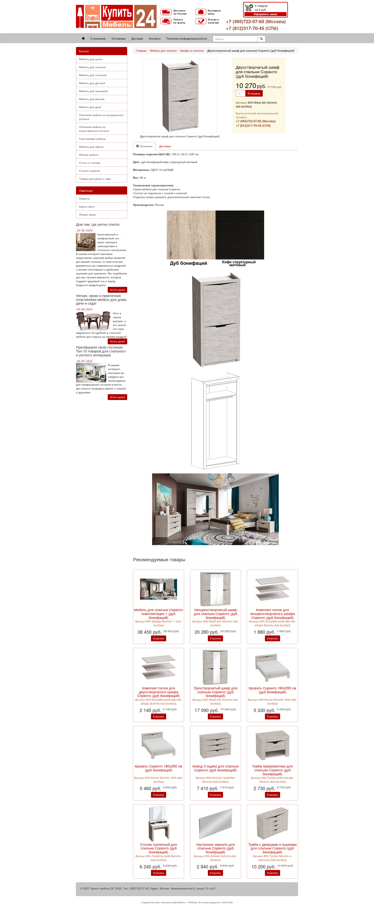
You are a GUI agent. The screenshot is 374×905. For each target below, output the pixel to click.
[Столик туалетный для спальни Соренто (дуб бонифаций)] (158, 823)
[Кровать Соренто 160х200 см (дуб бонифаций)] (272, 667)
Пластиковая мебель (92, 139)
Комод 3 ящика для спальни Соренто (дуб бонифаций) (215, 767)
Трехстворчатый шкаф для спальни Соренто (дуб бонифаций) (215, 691)
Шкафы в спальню (192, 50)
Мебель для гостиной (93, 75)
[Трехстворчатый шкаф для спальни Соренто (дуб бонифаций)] (215, 667)
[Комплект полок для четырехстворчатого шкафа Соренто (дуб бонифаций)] (272, 589)
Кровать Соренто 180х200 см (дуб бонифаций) (158, 767)
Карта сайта (86, 206)
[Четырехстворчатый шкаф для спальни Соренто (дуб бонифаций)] (215, 589)
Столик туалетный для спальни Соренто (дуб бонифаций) (158, 848)
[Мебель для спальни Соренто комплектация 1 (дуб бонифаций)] (158, 589)
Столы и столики (89, 163)
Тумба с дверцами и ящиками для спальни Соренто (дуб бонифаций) (272, 848)
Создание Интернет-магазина (155, 902)
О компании (98, 38)
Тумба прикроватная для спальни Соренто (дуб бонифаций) (272, 769)
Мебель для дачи (90, 107)
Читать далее (117, 289)
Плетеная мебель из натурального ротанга (101, 117)
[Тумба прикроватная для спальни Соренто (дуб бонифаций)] (272, 745)
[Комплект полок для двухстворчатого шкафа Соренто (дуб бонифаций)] (158, 667)
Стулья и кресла (89, 171)
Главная (141, 50)
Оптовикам (119, 38)
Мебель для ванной (91, 99)
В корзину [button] (254, 93)
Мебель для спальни (92, 67)
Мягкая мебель (89, 155)
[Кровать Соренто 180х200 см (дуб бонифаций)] (158, 745)
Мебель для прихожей (93, 91)
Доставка (137, 38)
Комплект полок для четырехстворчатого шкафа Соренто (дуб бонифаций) (272, 613)
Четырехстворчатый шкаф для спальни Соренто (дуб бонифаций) (215, 613)
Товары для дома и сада (95, 179)
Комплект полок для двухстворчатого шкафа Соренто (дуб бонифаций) (158, 691)
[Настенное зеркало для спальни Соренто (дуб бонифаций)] (215, 823)
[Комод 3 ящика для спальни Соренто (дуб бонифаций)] (215, 745)
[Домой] (83, 38)
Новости (84, 198)
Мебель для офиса (91, 147)
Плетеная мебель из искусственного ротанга (94, 129)
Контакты (155, 38)
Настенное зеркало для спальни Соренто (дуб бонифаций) (215, 848)
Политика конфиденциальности (186, 38)
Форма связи (87, 214)
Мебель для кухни (90, 59)
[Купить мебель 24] (116, 16)
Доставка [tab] (165, 146)
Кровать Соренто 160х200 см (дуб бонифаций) (272, 689)
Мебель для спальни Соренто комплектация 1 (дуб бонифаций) (158, 613)
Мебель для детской (92, 83)
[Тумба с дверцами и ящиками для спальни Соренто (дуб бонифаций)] (272, 823)
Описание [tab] (146, 146)
